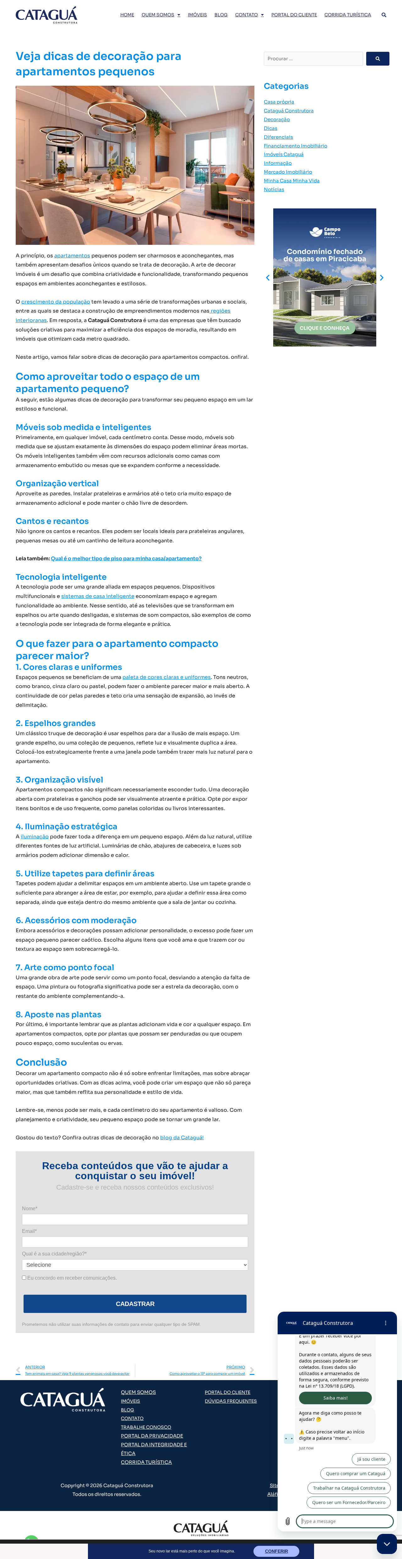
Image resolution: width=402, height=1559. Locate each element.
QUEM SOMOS (158, 15)
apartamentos (72, 255)
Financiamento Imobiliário (295, 146)
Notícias (274, 189)
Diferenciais (278, 137)
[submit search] (377, 59)
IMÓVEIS (197, 15)
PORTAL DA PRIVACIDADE (152, 1436)
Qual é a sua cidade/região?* (54, 1253)
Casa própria (279, 102)
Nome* (29, 1208)
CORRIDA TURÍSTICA (347, 15)
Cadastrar (135, 1303)
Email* (29, 1231)
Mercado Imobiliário (288, 172)
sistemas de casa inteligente (97, 596)
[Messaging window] (337, 1421)
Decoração (277, 119)
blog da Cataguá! (182, 1137)
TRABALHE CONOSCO (146, 1427)
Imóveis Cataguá (284, 154)
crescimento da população (55, 301)
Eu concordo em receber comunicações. (71, 1278)
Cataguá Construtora (289, 111)
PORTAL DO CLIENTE (294, 15)
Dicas (270, 128)
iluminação (35, 836)
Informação (278, 163)
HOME (127, 15)
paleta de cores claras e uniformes (166, 677)
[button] (268, 277)
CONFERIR (276, 1551)
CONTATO (246, 15)
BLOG (221, 15)
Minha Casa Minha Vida (292, 181)
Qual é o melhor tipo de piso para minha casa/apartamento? (126, 558)
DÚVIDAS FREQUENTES (231, 1401)
